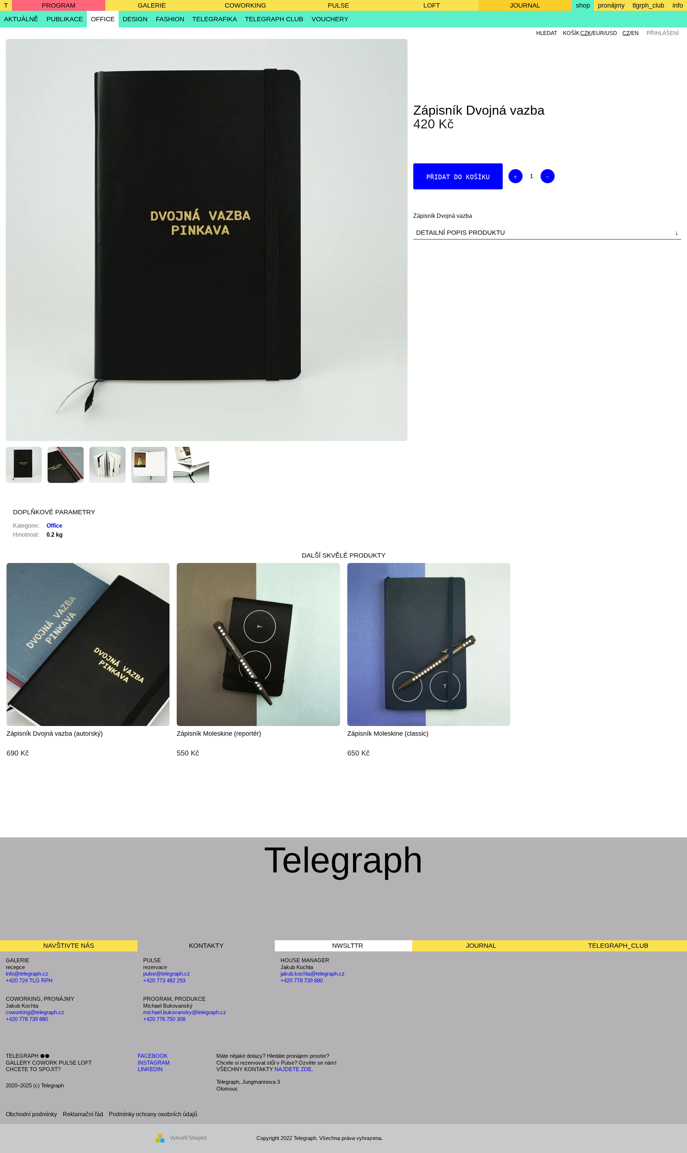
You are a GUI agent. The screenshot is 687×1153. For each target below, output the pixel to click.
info (678, 5)
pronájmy (611, 5)
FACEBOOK (153, 1056)
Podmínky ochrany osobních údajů (153, 1114)
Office (54, 526)
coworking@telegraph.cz (35, 1012)
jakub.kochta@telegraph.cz (313, 974)
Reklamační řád (83, 1114)
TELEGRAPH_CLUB (618, 945)
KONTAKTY (206, 945)
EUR (598, 33)
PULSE (338, 5)
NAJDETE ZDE (293, 1069)
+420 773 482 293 (164, 980)
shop (583, 5)
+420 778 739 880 (27, 1019)
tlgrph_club (648, 5)
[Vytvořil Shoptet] (163, 1138)
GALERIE (152, 5)
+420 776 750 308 (164, 1019)
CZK (585, 33)
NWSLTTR (347, 945)
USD (611, 33)
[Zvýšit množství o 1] (515, 176)
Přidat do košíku (458, 177)
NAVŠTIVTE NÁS (68, 945)
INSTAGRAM (154, 1063)
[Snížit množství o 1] (548, 176)
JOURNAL (525, 5)
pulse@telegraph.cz (166, 974)
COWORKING (245, 5)
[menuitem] (21, 19)
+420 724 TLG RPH (29, 980)
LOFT (431, 5)
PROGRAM (58, 5)
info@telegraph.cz (27, 974)
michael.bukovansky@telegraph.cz (184, 1012)
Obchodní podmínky (31, 1114)
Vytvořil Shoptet (188, 1138)
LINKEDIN (150, 1069)
